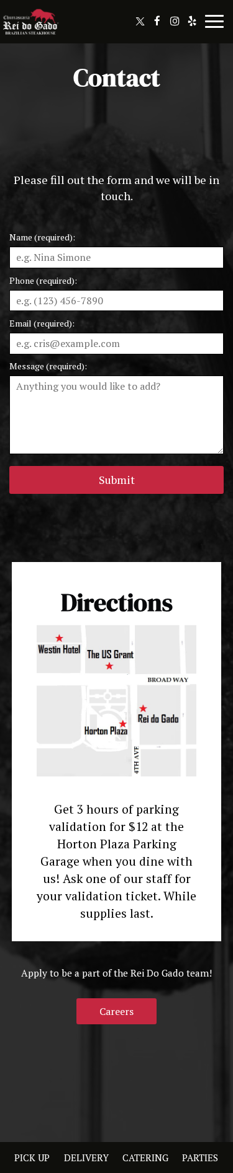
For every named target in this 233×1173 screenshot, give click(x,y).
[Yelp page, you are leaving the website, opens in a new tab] (192, 21)
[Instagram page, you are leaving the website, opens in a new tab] (174, 21)
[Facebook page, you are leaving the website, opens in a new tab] (157, 21)
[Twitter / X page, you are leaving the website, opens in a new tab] (139, 21)
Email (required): (42, 323)
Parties (200, 1157)
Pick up (30, 1157)
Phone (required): (43, 280)
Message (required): (48, 366)
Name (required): (42, 237)
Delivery (85, 1157)
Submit (117, 479)
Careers (116, 1011)
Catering (143, 1157)
